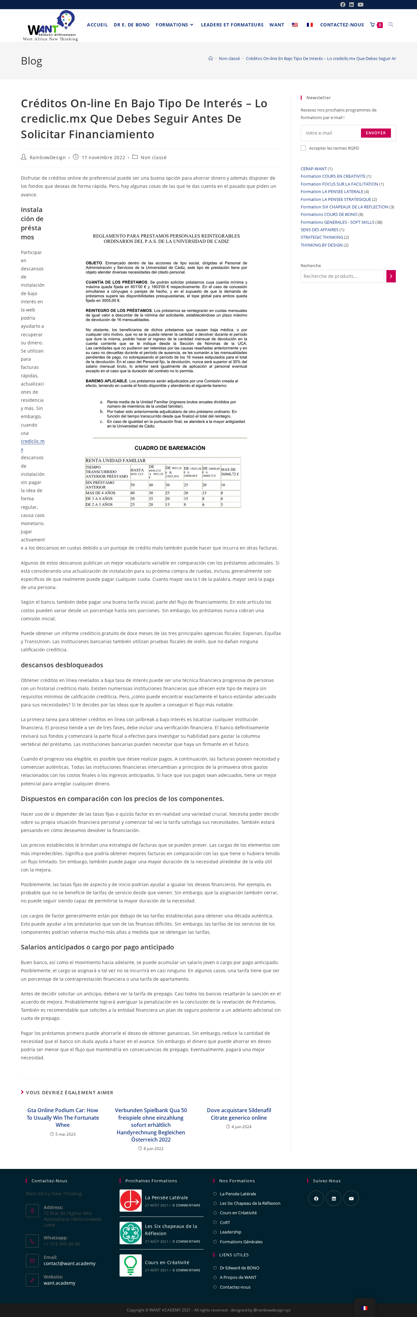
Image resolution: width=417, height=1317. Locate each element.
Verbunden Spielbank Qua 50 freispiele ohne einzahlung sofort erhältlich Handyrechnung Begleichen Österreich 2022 (151, 1125)
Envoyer (376, 133)
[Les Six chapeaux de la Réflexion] (131, 1233)
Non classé (153, 157)
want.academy (59, 1283)
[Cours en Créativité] (131, 1265)
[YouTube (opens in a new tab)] (360, 4)
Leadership (230, 1232)
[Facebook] (316, 1198)
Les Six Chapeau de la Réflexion (250, 1203)
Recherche (311, 265)
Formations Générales (241, 1242)
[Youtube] (351, 1198)
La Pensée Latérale (166, 1197)
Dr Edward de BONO (239, 1268)
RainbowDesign (48, 157)
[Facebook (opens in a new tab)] (342, 4)
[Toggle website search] (391, 24)
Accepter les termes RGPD (334, 148)
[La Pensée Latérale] (131, 1200)
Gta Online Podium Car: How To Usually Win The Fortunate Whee (63, 1117)
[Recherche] (391, 276)
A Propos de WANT (238, 1277)
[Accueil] (210, 58)
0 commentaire (186, 1205)
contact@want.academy (69, 1263)
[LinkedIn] (333, 1198)
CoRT (225, 1222)
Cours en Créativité (167, 1262)
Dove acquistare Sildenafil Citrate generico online (239, 1114)
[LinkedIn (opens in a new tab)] (351, 4)
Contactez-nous (235, 1287)
